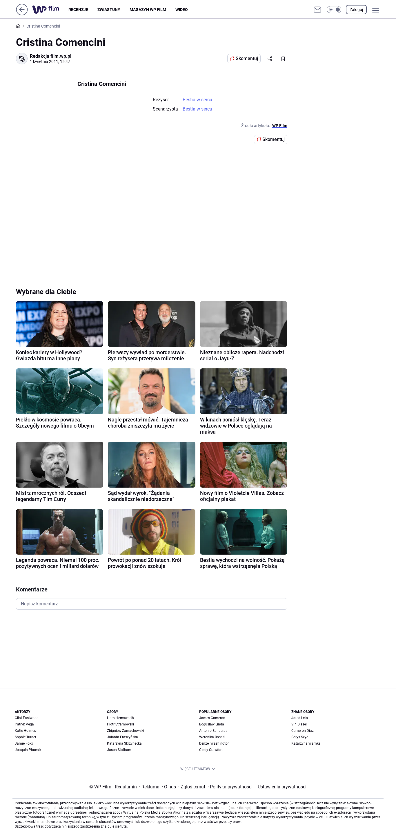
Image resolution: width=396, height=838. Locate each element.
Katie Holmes (25, 731)
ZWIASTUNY (108, 9)
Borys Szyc (299, 737)
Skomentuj (247, 58)
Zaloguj (356, 9)
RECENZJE (78, 9)
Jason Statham (119, 750)
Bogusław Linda (211, 724)
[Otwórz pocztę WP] (317, 9)
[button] (334, 9)
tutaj (123, 826)
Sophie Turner (25, 737)
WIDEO (181, 9)
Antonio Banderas (213, 731)
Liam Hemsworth (120, 718)
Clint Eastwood (27, 718)
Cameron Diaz (302, 731)
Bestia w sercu (197, 99)
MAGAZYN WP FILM (148, 9)
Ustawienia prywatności (280, 787)
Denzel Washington (214, 743)
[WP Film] (50, 9)
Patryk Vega (24, 724)
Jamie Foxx (24, 743)
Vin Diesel (299, 724)
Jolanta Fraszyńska (122, 737)
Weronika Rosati (212, 737)
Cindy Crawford (211, 750)
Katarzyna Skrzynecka (124, 743)
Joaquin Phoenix (28, 750)
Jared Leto (299, 718)
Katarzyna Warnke (305, 743)
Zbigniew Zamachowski (125, 731)
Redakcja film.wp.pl (50, 56)
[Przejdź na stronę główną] (22, 14)
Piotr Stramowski (120, 724)
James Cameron (212, 718)
